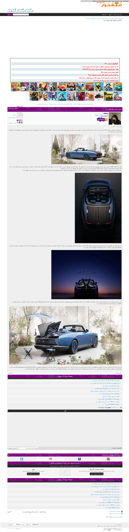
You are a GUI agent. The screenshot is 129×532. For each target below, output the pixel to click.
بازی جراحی (86, 104)
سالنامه (15, 11)
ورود (110, 14)
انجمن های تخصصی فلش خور (116, 18)
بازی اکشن (60, 104)
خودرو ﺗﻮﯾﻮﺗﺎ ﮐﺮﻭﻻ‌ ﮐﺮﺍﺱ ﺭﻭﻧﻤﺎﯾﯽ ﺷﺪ (110, 385)
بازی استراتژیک (52, 104)
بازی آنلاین (27, 9)
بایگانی (107, 526)
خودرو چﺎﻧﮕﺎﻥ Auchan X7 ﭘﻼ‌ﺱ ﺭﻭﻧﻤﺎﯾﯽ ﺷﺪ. (108, 399)
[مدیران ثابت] (22, 123)
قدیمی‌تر (119, 448)
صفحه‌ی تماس (118, 524)
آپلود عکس (20, 9)
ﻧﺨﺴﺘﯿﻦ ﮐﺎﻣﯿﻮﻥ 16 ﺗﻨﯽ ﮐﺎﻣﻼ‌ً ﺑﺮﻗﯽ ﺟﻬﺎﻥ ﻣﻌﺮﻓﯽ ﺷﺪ (106, 388)
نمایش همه (105, 455)
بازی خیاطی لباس (67, 104)
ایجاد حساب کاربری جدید (97, 474)
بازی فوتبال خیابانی (77, 104)
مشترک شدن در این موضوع (114, 513)
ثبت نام (104, 14)
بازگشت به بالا (113, 526)
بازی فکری (45, 104)
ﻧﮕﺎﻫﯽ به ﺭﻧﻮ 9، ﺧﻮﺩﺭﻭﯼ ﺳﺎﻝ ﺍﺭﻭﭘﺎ (111, 396)
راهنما (9, 11)
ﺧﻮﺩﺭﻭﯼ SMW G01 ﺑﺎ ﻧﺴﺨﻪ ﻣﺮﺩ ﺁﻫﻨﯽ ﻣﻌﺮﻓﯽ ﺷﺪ (107, 401)
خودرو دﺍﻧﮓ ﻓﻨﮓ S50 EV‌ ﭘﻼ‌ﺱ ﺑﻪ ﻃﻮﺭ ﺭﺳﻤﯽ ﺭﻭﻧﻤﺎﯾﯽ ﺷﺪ (105, 380)
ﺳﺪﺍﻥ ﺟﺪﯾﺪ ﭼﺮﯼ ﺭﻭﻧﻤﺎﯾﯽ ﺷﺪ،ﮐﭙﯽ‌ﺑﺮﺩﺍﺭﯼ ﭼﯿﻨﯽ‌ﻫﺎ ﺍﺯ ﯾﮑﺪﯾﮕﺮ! (105, 391)
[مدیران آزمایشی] (20, 123)
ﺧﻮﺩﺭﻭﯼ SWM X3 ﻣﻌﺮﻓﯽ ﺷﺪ (112, 404)
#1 (121, 126)
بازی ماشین (40, 104)
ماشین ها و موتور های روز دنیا (94, 18)
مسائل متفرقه (105, 18)
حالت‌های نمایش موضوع (13, 108)
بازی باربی (21, 11)
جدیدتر (114, 448)
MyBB (109, 529)
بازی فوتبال (29, 11)
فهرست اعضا (11, 9)
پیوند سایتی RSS (101, 526)
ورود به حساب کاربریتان (34, 474)
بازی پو (91, 104)
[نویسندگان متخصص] (17, 123)
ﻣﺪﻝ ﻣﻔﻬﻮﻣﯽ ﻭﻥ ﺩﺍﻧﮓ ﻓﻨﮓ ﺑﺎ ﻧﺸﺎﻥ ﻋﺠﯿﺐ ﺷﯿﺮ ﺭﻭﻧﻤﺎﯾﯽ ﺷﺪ (104, 383)
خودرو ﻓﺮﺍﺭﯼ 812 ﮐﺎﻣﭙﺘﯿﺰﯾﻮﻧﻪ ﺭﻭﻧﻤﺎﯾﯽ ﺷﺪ (109, 393)
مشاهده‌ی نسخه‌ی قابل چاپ (114, 511)
